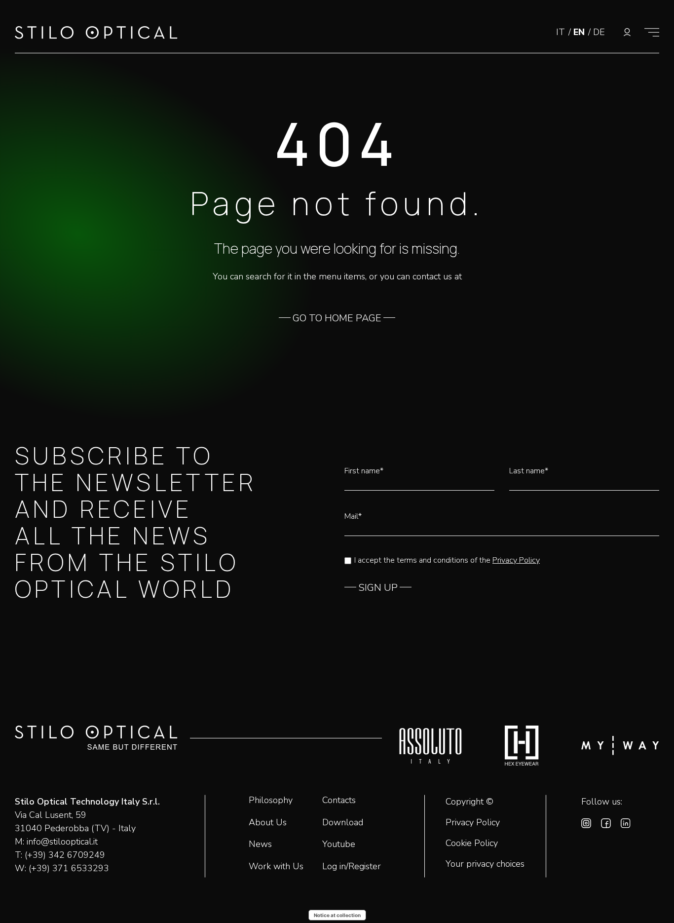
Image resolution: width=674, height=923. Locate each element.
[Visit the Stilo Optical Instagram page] (586, 824)
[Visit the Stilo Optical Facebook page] (606, 824)
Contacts (339, 800)
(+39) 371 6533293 (69, 868)
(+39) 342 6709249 (65, 855)
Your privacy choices (485, 864)
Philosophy (271, 800)
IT (561, 32)
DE (599, 32)
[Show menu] (651, 32)
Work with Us (276, 866)
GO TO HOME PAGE (337, 318)
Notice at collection (337, 915)
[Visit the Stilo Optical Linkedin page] (626, 824)
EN (580, 32)
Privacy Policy (516, 560)
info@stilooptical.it (62, 841)
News (260, 844)
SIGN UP (378, 587)
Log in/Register (351, 866)
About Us (268, 822)
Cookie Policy (472, 843)
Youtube (338, 844)
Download (342, 822)
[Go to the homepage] (96, 34)
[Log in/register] (627, 32)
